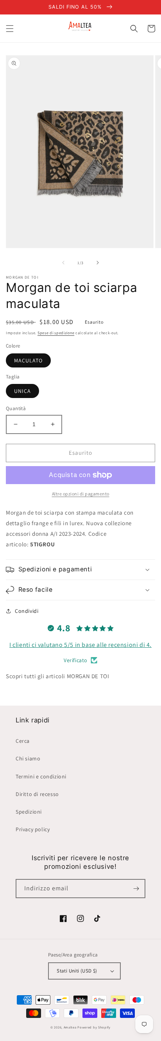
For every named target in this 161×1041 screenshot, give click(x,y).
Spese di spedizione (56, 332)
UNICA (22, 390)
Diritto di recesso (37, 794)
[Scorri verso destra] (97, 262)
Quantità (16, 408)
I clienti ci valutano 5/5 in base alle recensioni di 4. (80, 645)
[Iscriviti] (136, 888)
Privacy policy (33, 829)
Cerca (23, 740)
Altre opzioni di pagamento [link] (80, 494)
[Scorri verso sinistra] (63, 262)
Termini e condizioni (41, 776)
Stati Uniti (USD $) (77, 970)
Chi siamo (28, 758)
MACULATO (28, 360)
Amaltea (70, 1027)
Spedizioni (29, 811)
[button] (9, 28)
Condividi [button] (26, 610)
